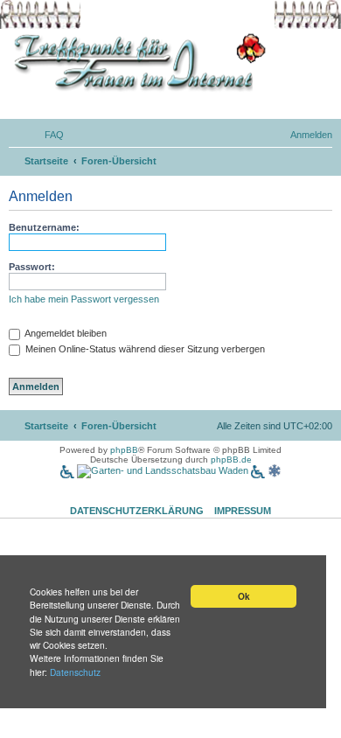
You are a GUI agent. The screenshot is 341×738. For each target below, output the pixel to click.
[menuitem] (46, 134)
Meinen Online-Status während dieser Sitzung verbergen (144, 349)
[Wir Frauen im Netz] (135, 62)
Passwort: (32, 266)
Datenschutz (75, 672)
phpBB (124, 450)
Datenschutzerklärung (137, 510)
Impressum (242, 510)
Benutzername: (44, 227)
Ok (244, 596)
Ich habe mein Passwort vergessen (84, 299)
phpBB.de (231, 459)
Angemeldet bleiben (65, 333)
